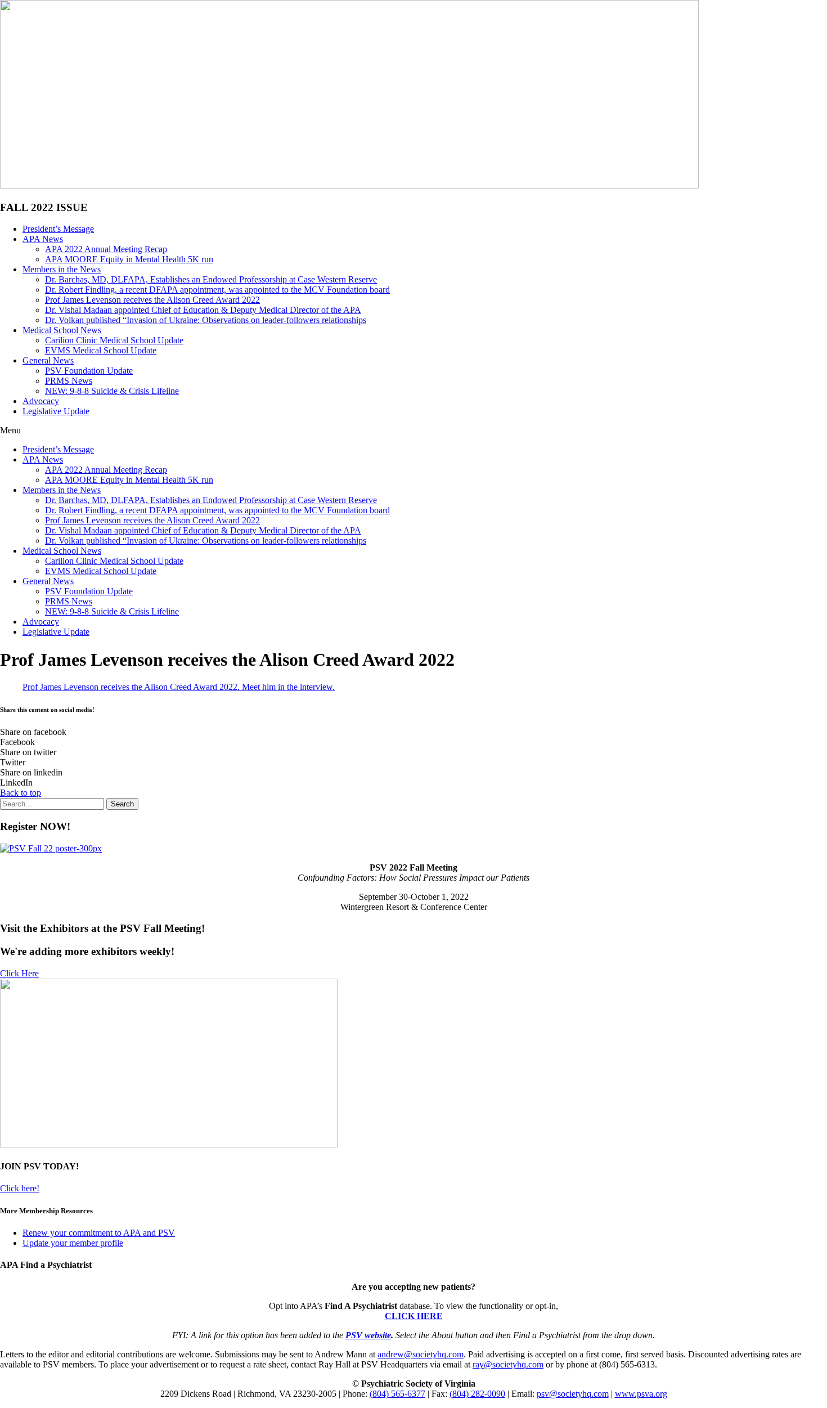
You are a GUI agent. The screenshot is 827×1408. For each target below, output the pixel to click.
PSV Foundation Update (89, 370)
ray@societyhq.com (508, 1364)
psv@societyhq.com (573, 1393)
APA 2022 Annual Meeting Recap (106, 249)
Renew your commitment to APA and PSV (99, 1232)
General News (48, 360)
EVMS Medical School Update (100, 350)
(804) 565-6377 (397, 1393)
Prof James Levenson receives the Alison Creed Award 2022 (152, 299)
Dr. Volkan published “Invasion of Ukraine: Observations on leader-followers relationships (205, 320)
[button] (413, 430)
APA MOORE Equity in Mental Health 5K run (129, 259)
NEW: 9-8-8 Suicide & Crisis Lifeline (112, 391)
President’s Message (58, 229)
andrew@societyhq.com (420, 1354)
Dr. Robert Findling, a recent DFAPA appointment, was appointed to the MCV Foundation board (217, 289)
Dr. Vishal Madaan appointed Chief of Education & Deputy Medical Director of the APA (203, 310)
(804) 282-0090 (477, 1393)
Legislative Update (56, 411)
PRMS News (68, 380)
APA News (43, 239)
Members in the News (62, 269)
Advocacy (41, 401)
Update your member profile (73, 1243)
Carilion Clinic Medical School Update (114, 340)
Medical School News (62, 330)
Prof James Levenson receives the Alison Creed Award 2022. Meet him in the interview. (179, 687)
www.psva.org (641, 1393)
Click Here (19, 973)
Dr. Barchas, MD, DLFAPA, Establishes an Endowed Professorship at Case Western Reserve (211, 279)
